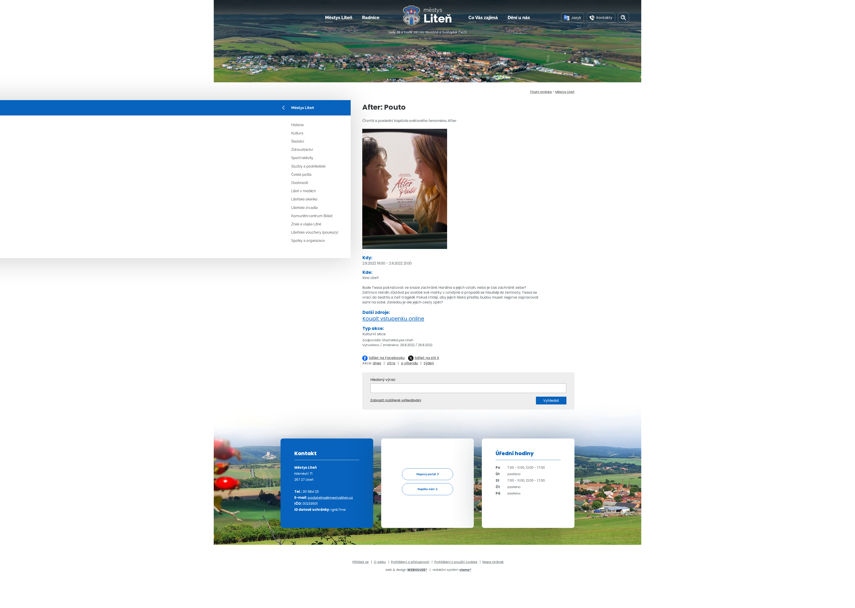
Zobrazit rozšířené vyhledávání (395, 400)
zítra (391, 363)
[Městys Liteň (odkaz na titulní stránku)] (413, 16)
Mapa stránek (493, 562)
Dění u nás (519, 17)
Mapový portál (426, 474)
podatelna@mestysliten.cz (330, 497)
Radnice (370, 17)
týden (429, 363)
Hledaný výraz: (383, 379)
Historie (297, 125)
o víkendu (409, 363)
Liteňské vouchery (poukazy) (314, 232)
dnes (377, 363)
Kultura (297, 133)
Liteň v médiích (303, 191)
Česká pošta (301, 174)
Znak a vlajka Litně (306, 224)
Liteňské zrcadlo (304, 208)
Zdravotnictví (302, 149)
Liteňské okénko (304, 199)
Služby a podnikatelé (308, 166)
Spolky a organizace (308, 240)
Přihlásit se (360, 562)
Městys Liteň (338, 17)
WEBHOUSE (417, 570)
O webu (380, 562)
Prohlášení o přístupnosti (410, 562)
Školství (297, 141)
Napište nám (426, 489)
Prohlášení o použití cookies (455, 562)
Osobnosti (299, 183)
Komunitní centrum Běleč (312, 216)
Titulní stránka (541, 92)
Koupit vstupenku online (393, 318)
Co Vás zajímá (483, 17)
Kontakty (604, 17)
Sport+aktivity (302, 158)
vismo (465, 570)
